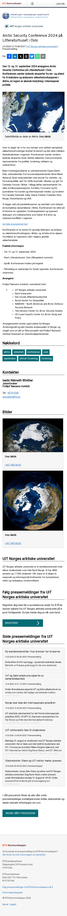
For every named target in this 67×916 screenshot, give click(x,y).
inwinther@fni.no (11, 397)
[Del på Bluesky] (31, 56)
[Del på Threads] (26, 56)
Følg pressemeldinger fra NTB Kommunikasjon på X (27, 887)
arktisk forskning (28, 358)
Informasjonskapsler (12, 892)
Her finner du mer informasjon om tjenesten (24, 854)
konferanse (33, 352)
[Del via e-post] (43, 56)
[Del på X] (20, 56)
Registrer (11, 623)
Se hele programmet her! (15, 224)
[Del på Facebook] (9, 56)
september (10, 358)
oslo (45, 352)
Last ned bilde (13, 465)
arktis (7, 352)
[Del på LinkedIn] (14, 56)
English (12, 904)
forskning (46, 358)
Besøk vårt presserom (20, 813)
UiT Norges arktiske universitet (42, 46)
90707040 (13, 393)
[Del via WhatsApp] (37, 56)
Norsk (5, 904)
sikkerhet (19, 352)
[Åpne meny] (33, 3)
